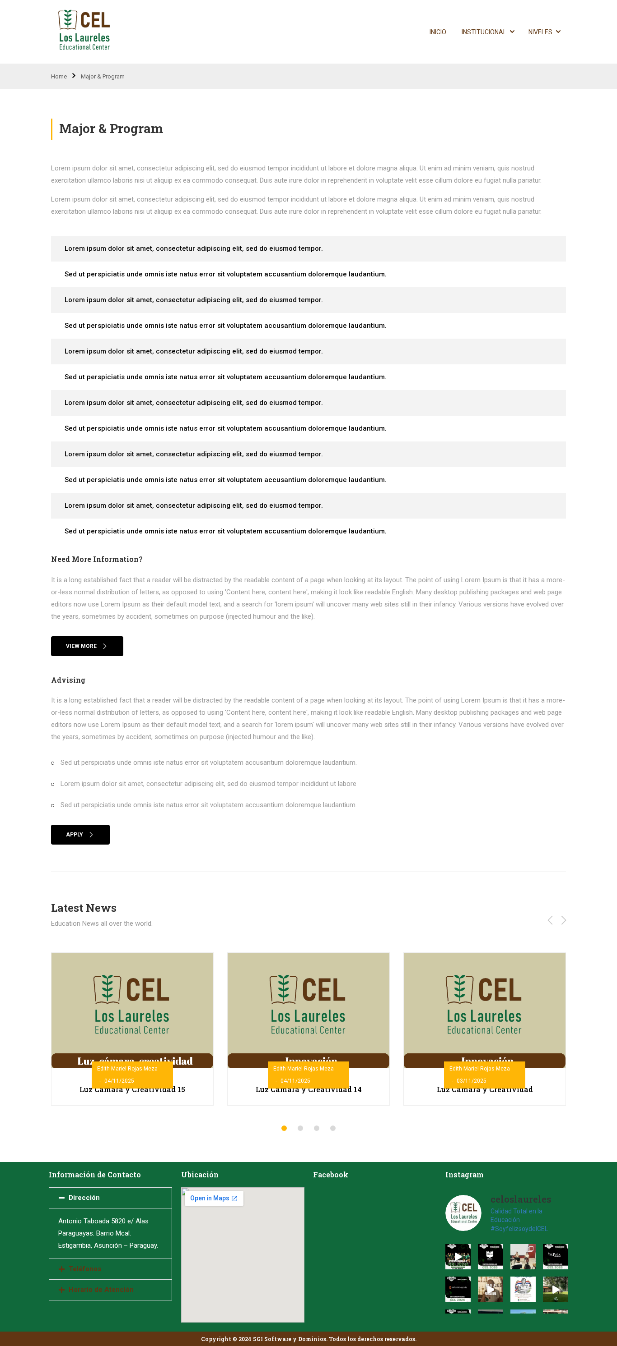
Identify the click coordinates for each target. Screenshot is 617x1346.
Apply (74, 834)
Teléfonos (85, 1269)
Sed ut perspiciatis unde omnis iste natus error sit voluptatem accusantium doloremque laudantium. (226, 274)
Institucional (484, 32)
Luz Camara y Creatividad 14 (309, 1089)
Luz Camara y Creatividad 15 (132, 1089)
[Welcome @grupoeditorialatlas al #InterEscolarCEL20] (490, 1256)
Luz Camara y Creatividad (485, 1089)
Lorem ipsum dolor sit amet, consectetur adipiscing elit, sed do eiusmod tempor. (194, 248)
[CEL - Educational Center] (85, 32)
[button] (284, 1128)
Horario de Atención (101, 1290)
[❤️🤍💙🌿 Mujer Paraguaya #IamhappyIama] (523, 1289)
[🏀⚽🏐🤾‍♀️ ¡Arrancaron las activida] (555, 1289)
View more (81, 646)
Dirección (84, 1198)
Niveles (540, 32)
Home (59, 76)
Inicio (438, 32)
